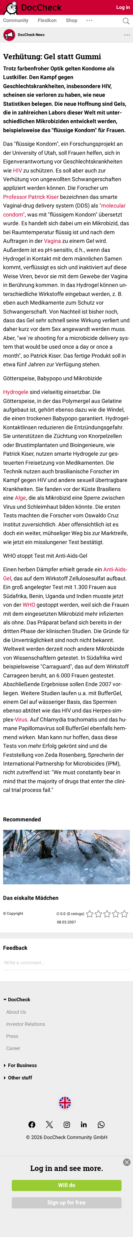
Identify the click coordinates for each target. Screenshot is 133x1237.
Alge (20, 497)
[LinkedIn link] (83, 1125)
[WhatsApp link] (101, 1125)
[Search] (124, 21)
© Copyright (13, 913)
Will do (66, 1185)
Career (13, 1048)
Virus (21, 719)
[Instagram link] (66, 1125)
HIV (17, 170)
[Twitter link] (49, 1125)
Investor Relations (25, 1024)
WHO (29, 604)
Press (12, 1036)
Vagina (52, 241)
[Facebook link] (31, 1125)
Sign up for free (66, 1202)
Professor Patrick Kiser (31, 197)
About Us (16, 1012)
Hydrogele (15, 392)
